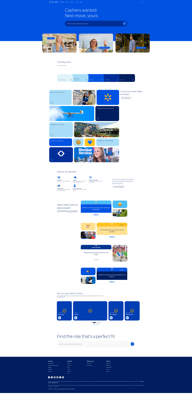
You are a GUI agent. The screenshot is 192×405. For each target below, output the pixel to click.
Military (81, 1)
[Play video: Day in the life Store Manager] (111, 317)
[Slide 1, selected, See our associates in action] (94, 322)
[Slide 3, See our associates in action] (98, 322)
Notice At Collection (72, 388)
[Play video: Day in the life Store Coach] (59, 317)
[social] (49, 377)
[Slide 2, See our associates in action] (97, 322)
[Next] (98, 324)
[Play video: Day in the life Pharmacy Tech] (127, 317)
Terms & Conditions (61, 388)
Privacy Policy (66, 388)
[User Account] (142, 2)
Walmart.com (56, 388)
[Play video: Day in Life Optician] (94, 317)
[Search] (124, 23)
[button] (60, 97)
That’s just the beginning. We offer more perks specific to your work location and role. (123, 181)
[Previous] (93, 324)
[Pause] (96, 324)
